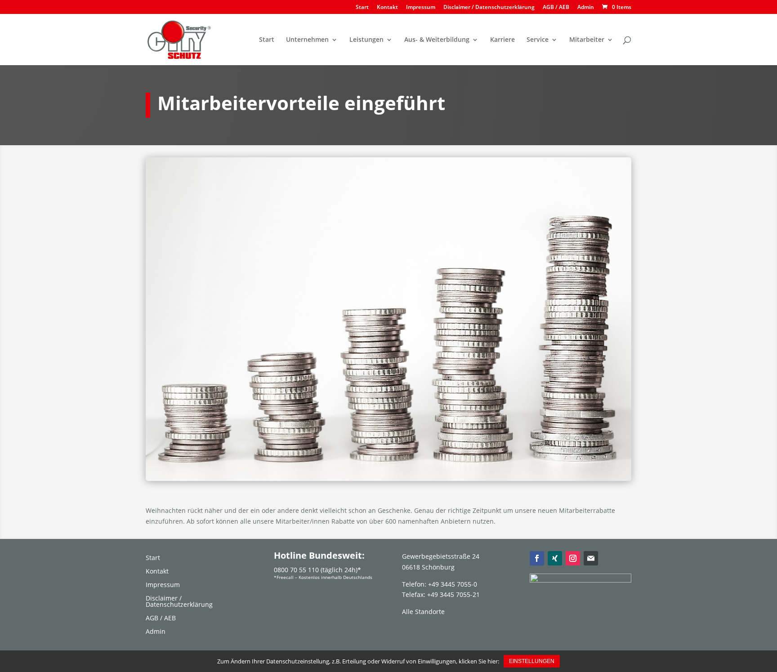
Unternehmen (307, 40)
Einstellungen (531, 661)
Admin (585, 7)
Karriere (502, 40)
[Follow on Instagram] (573, 558)
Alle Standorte (423, 611)
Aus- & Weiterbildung (436, 40)
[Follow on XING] (555, 558)
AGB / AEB (556, 7)
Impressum (420, 7)
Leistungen (366, 40)
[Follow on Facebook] (537, 558)
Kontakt (387, 7)
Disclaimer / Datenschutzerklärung (489, 7)
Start (362, 7)
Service (538, 40)
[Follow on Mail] (591, 558)
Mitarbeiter (586, 40)
